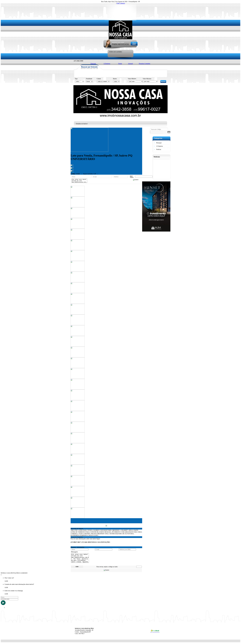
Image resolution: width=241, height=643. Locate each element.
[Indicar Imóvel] (72, 169)
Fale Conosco (121, 3)
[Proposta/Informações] (72, 172)
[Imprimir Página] (72, 167)
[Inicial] (120, 39)
